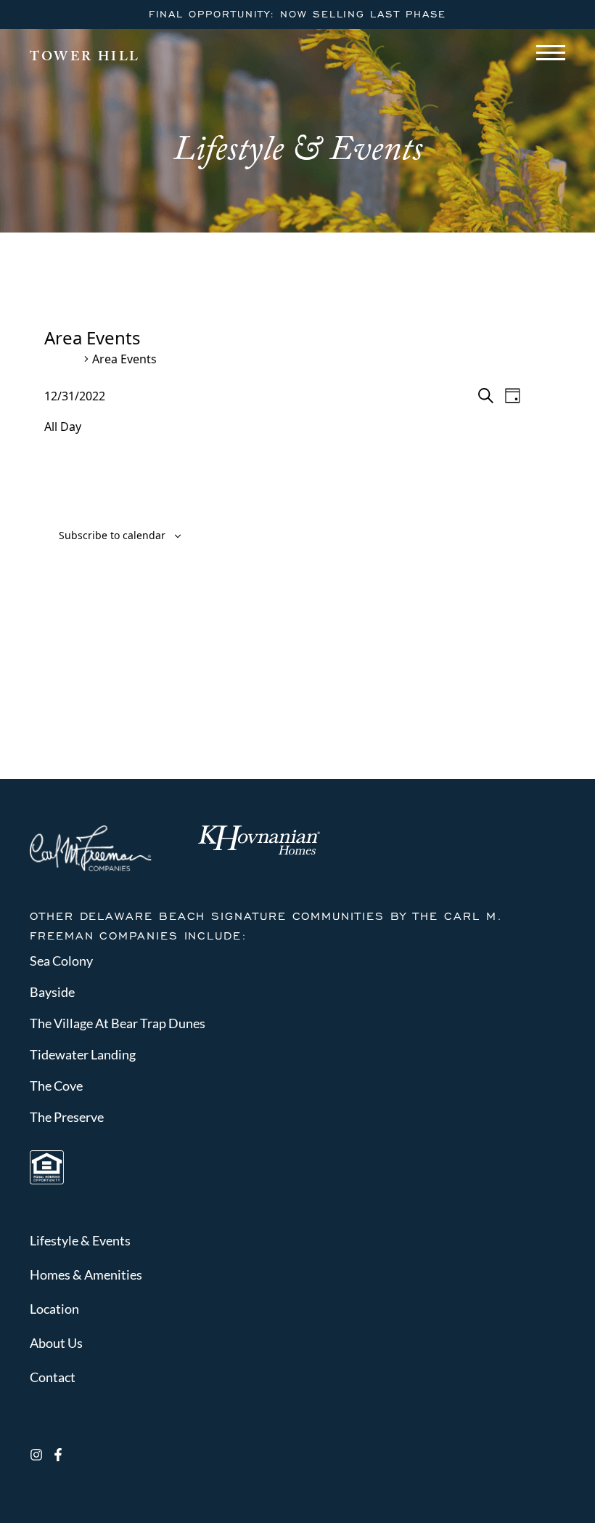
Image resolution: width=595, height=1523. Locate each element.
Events (62, 360)
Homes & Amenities (86, 1274)
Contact (52, 1377)
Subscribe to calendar (112, 535)
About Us (56, 1343)
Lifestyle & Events (80, 1240)
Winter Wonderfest (126, 292)
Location (54, 1309)
